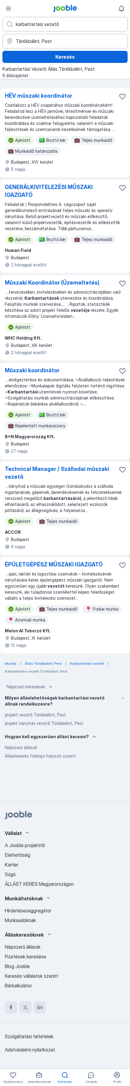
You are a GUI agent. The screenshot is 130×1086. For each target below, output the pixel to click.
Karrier (11, 865)
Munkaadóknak (20, 920)
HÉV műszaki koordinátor (38, 96)
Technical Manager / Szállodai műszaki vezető (57, 473)
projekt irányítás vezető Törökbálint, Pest (44, 723)
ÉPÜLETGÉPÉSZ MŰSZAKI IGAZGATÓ (54, 564)
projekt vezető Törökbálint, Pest (35, 714)
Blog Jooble (17, 966)
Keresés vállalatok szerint (31, 976)
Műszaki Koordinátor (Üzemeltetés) (52, 282)
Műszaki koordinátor (32, 370)
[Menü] (8, 8)
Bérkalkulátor (18, 986)
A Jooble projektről (25, 845)
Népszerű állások (21, 747)
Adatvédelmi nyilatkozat (30, 1050)
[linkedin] (40, 1007)
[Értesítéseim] (121, 8)
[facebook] (11, 1007)
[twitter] (25, 1007)
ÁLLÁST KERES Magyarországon (39, 884)
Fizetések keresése (25, 957)
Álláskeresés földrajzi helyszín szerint (40, 755)
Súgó (10, 874)
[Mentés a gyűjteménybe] (122, 96)
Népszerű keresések (26, 686)
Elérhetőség (17, 855)
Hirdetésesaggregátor (28, 911)
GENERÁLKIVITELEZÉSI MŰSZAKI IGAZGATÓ (49, 191)
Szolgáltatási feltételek (29, 1036)
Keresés (65, 57)
